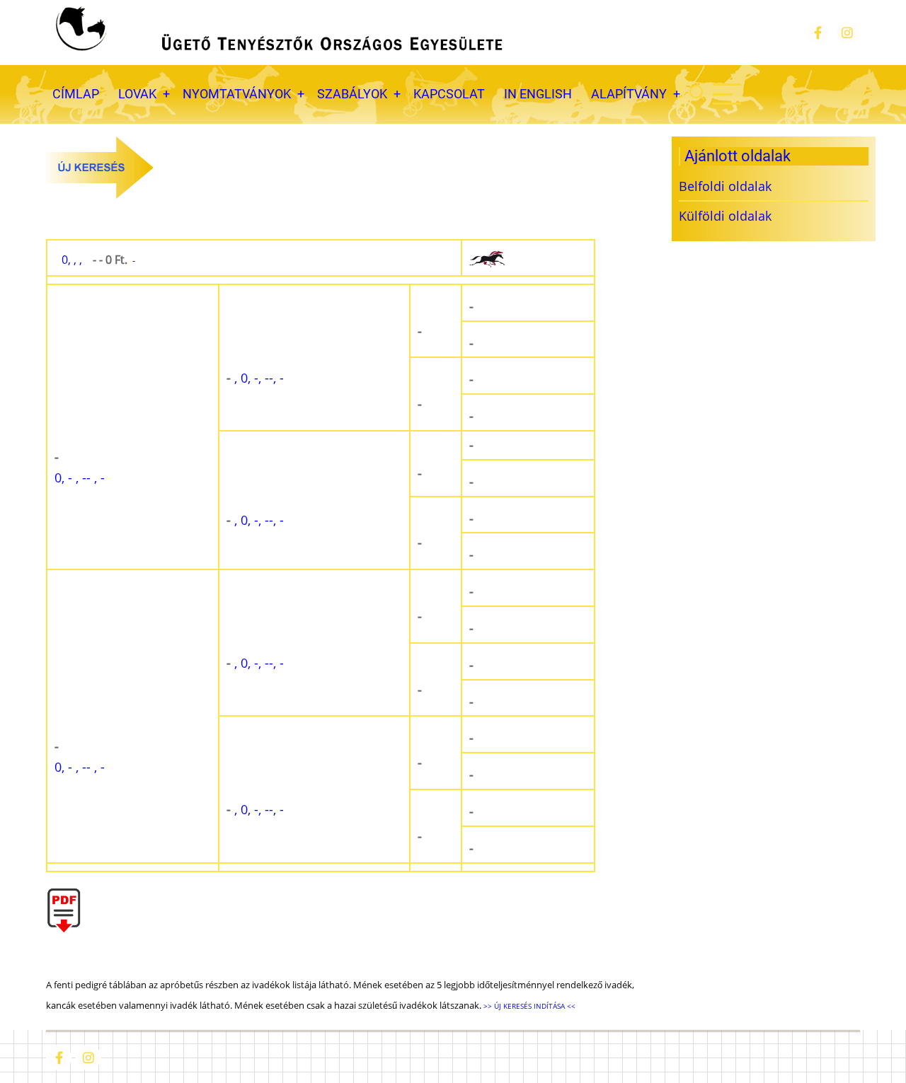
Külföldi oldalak (725, 215)
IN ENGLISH (538, 93)
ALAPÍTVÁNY (629, 93)
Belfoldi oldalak (725, 186)
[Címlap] (277, 32)
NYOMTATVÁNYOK (237, 93)
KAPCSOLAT (449, 93)
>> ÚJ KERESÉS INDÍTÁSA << (528, 1006)
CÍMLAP (75, 93)
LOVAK (137, 93)
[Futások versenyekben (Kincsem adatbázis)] (528, 258)
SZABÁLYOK (352, 93)
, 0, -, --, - (255, 377)
